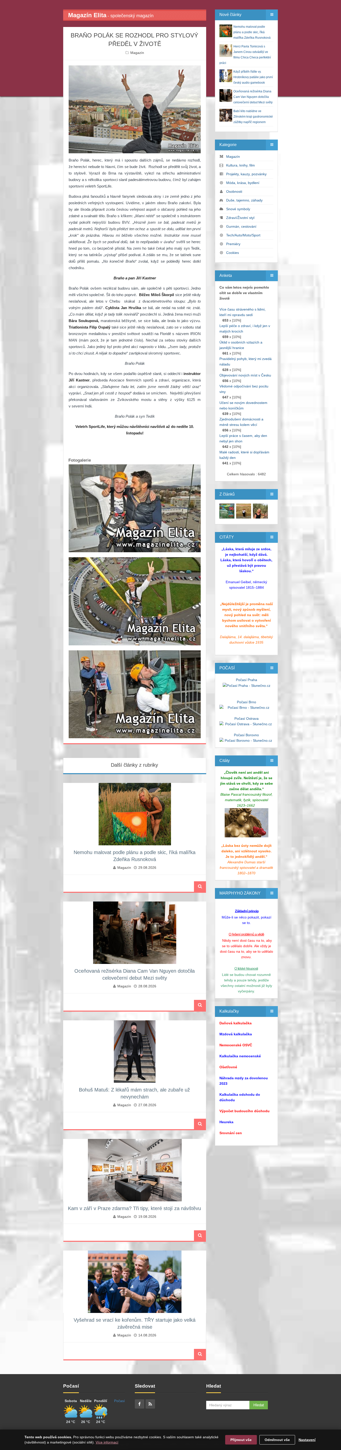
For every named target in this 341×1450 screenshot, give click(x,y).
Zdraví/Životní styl (240, 218)
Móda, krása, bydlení (242, 183)
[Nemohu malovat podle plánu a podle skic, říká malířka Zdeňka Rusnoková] (226, 511)
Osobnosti (234, 191)
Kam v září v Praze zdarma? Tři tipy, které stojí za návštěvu (134, 1208)
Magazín (137, 53)
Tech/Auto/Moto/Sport (243, 235)
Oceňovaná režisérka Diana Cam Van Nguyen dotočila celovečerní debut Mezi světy (253, 97)
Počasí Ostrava (246, 719)
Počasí (119, 1401)
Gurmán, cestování (241, 226)
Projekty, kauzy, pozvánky (246, 174)
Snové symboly (238, 209)
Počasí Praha (246, 680)
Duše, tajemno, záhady (244, 200)
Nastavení (307, 1440)
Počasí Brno (246, 702)
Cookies (232, 253)
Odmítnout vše (277, 1440)
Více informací (107, 1442)
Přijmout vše (241, 1440)
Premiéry (233, 244)
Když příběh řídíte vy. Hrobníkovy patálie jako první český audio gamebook (253, 77)
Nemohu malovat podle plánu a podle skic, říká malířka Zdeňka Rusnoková (252, 32)
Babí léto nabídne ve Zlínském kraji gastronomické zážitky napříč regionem (253, 116)
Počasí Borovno (246, 735)
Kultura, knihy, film (240, 165)
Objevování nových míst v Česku (245, 375)
